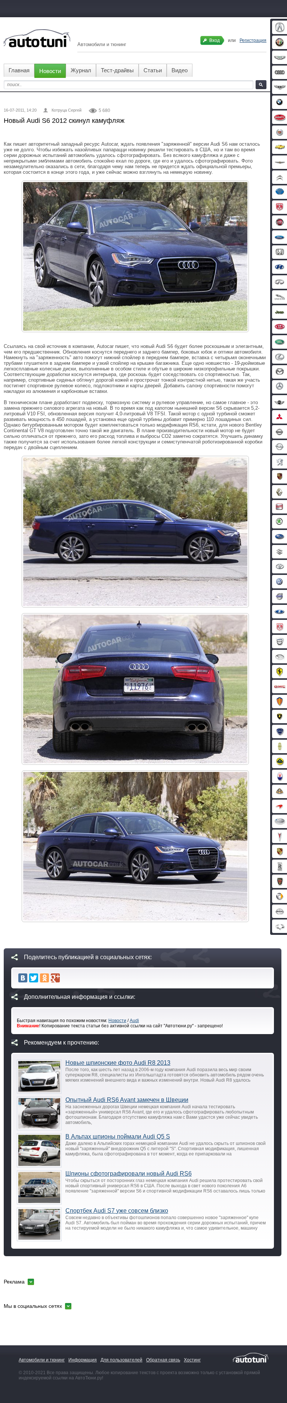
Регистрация (253, 40)
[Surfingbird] (66, 977)
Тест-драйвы (117, 70)
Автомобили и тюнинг (42, 1360)
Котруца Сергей (66, 110)
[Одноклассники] (44, 977)
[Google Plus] (55, 977)
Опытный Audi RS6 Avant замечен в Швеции (126, 1100)
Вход (214, 40)
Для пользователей (121, 1360)
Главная (19, 70)
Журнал (81, 70)
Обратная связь (163, 1360)
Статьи (153, 70)
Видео (180, 70)
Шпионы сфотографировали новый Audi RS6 (128, 1173)
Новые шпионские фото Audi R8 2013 (117, 1063)
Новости (50, 71)
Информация (82, 1360)
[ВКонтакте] (22, 977)
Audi (134, 1020)
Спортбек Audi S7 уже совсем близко (116, 1210)
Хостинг (192, 1360)
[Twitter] (33, 977)
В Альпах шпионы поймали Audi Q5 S (117, 1136)
